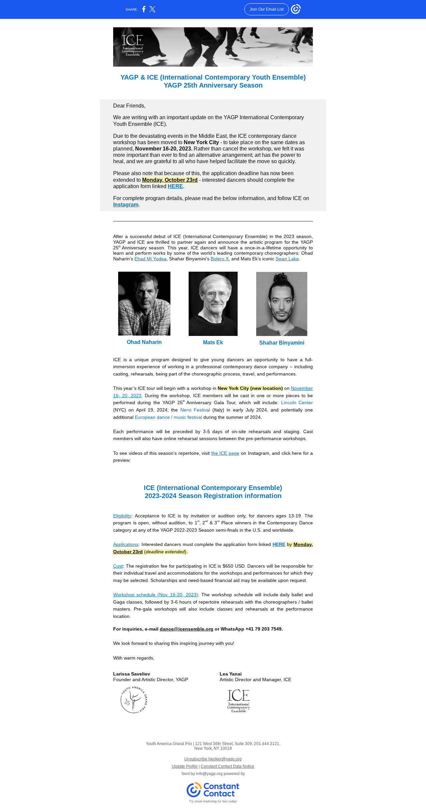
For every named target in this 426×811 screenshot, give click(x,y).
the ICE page (225, 453)
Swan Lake (287, 258)
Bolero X (220, 258)
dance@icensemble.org (186, 629)
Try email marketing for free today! (213, 801)
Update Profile (185, 766)
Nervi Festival (195, 409)
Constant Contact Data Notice (227, 766)
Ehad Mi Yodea (150, 258)
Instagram (125, 204)
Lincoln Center (297, 402)
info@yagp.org (209, 773)
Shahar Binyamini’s (189, 258)
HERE (175, 186)
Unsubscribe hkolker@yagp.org (213, 759)
